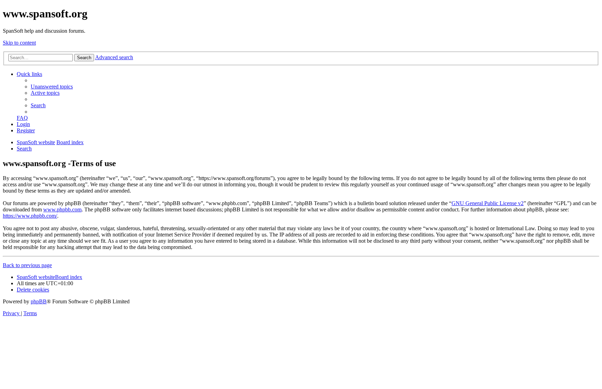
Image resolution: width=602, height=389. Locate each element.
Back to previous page (27, 265)
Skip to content (19, 43)
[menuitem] (52, 87)
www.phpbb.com (62, 209)
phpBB (39, 301)
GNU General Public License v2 (488, 203)
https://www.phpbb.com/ (30, 216)
